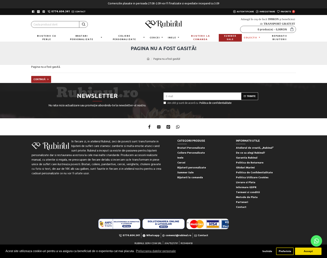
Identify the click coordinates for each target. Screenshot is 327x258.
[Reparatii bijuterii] (208, 224)
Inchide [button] (267, 251)
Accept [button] (308, 251)
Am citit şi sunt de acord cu (199, 102)
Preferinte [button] (285, 251)
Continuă (39, 79)
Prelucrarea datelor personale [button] (156, 251)
